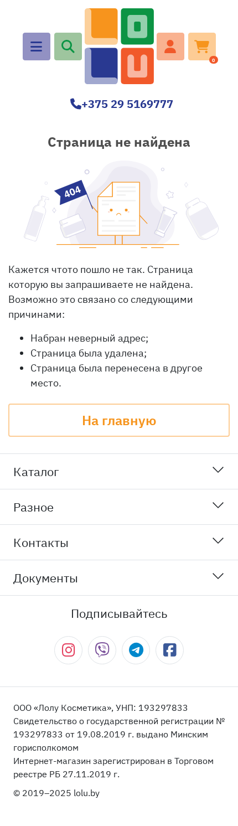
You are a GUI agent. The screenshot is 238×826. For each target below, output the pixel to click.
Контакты (41, 542)
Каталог (36, 471)
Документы (45, 578)
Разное (33, 507)
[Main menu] (36, 46)
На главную (119, 420)
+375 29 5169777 (127, 103)
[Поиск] (68, 46)
